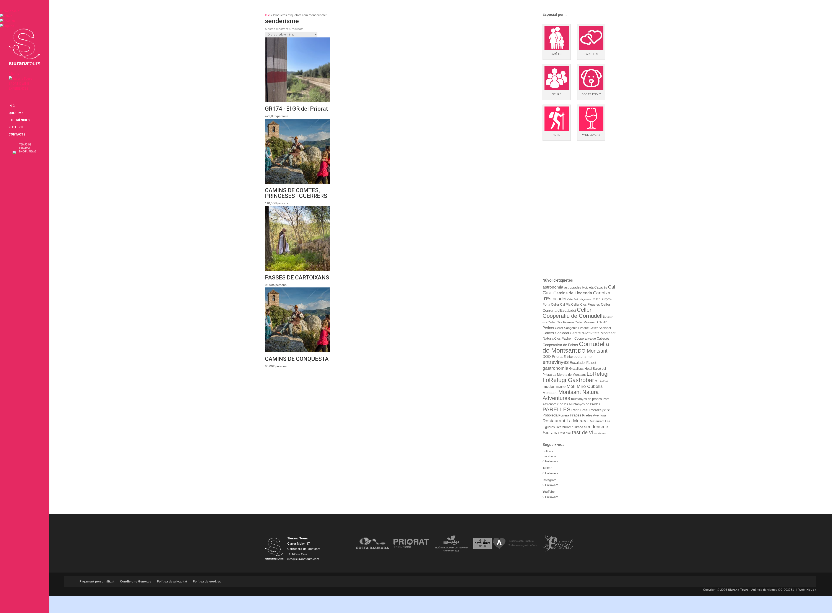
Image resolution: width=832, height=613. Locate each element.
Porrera (563, 415)
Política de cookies (207, 581)
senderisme (596, 426)
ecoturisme (583, 356)
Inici (267, 15)
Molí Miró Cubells (585, 386)
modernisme (554, 386)
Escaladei (577, 362)
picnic (606, 410)
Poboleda (550, 415)
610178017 (300, 553)
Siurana (551, 432)
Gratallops (576, 368)
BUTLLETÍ (16, 127)
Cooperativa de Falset (560, 345)
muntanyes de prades (586, 399)
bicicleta (587, 287)
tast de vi (582, 432)
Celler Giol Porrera (561, 322)
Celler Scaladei (600, 328)
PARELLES (556, 409)
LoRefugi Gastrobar (568, 380)
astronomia (553, 287)
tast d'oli (565, 433)
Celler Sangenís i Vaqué (572, 328)
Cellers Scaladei (556, 333)
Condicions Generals (135, 581)
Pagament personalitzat (97, 581)
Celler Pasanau (585, 322)
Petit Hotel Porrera (586, 410)
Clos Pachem (564, 338)
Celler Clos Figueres (585, 304)
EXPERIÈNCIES (19, 120)
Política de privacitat (172, 581)
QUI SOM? (16, 113)
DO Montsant (592, 351)
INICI (12, 106)
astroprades (572, 287)
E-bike (568, 356)
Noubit (811, 589)
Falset (591, 362)
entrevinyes (556, 362)
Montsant (550, 392)
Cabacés (600, 287)
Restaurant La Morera (565, 420)
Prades (575, 415)
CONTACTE (17, 134)
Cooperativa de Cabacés (591, 338)
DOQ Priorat (553, 356)
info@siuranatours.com (303, 559)
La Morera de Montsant (569, 374)
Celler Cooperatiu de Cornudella (574, 312)
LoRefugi (598, 374)
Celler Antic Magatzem (579, 299)
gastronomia (555, 368)
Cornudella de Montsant (576, 347)
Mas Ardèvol (601, 381)
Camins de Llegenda (572, 293)
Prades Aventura (594, 415)
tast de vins (600, 433)
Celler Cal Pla (560, 304)
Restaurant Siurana (569, 427)
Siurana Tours (738, 589)
